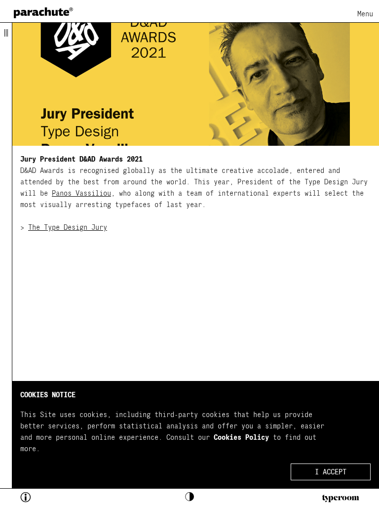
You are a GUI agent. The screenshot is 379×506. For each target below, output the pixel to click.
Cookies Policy (241, 437)
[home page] (43, 12)
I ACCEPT (330, 472)
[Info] (42, 499)
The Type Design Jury (67, 227)
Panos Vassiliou (81, 193)
